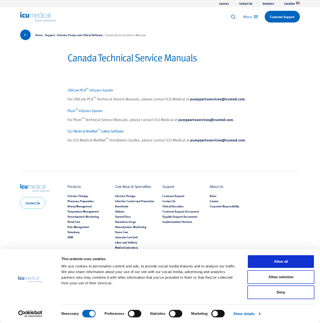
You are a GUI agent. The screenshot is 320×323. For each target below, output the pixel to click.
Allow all (281, 261)
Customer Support (173, 196)
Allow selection (281, 277)
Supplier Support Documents (179, 216)
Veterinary (73, 232)
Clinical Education (173, 206)
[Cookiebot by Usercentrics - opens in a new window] (30, 313)
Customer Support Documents (180, 211)
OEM (70, 237)
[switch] (134, 313)
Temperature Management (83, 211)
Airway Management (79, 206)
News (213, 196)
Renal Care (73, 222)
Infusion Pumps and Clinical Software (79, 35)
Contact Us (245, 3)
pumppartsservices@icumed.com (217, 99)
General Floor (123, 216)
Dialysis (119, 211)
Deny (281, 292)
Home (38, 35)
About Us (216, 186)
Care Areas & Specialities (133, 186)
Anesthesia (121, 206)
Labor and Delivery (126, 242)
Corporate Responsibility (224, 206)
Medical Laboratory (126, 247)
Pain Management (78, 227)
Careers (224, 3)
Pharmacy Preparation (80, 201)
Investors (268, 3)
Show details (244, 314)
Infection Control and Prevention (134, 201)
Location (289, 3)
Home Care (121, 232)
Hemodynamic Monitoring (83, 216)
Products (74, 186)
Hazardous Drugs (125, 222)
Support (50, 35)
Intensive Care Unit (126, 237)
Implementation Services (177, 222)
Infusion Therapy (77, 196)
